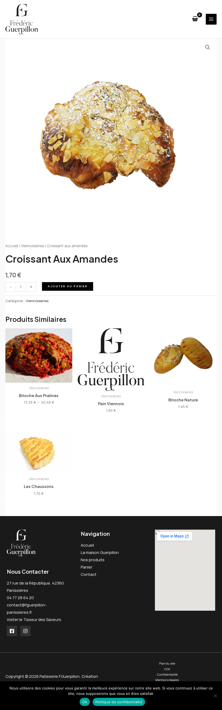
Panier (86, 567)
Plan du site (167, 663)
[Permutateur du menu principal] (211, 19)
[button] (208, 47)
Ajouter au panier (67, 286)
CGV (167, 669)
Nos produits (93, 559)
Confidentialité (167, 674)
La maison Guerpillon (100, 552)
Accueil (11, 245)
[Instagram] (25, 631)
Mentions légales (167, 680)
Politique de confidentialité (118, 702)
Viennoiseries (32, 245)
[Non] (215, 695)
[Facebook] (12, 631)
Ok (84, 702)
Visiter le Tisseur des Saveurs (34, 619)
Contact (88, 574)
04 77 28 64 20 (20, 597)
